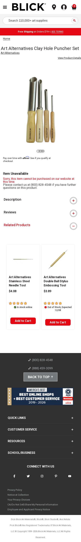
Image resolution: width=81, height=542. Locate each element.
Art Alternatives (10, 52)
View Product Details (69, 57)
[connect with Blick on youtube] (69, 478)
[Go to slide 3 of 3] (43, 151)
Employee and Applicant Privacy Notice (29, 509)
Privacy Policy (15, 490)
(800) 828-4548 (42, 360)
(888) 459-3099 (42, 368)
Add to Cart (23, 321)
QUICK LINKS (17, 418)
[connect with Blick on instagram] (42, 478)
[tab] (40, 199)
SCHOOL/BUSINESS (21, 453)
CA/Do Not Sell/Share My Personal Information (33, 504)
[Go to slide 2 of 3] (40, 151)
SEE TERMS (57, 31)
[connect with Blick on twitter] (28, 478)
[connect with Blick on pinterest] (56, 478)
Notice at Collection (18, 494)
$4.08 (12, 291)
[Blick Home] (29, 7)
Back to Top (39, 377)
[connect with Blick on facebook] (14, 478)
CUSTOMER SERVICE (22, 429)
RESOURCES (16, 441)
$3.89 (47, 291)
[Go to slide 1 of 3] (38, 151)
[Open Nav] (5, 7)
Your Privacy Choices (19, 499)
